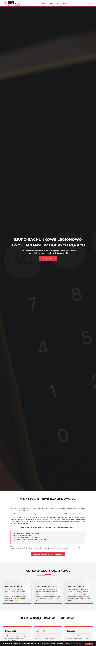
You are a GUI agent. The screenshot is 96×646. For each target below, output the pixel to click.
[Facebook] (90, 3)
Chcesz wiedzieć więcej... (76, 643)
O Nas (44, 3)
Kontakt (81, 3)
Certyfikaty (73, 3)
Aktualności (51, 3)
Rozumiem (88, 643)
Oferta (59, 3)
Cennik (65, 3)
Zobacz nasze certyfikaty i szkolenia (48, 554)
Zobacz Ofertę (48, 258)
